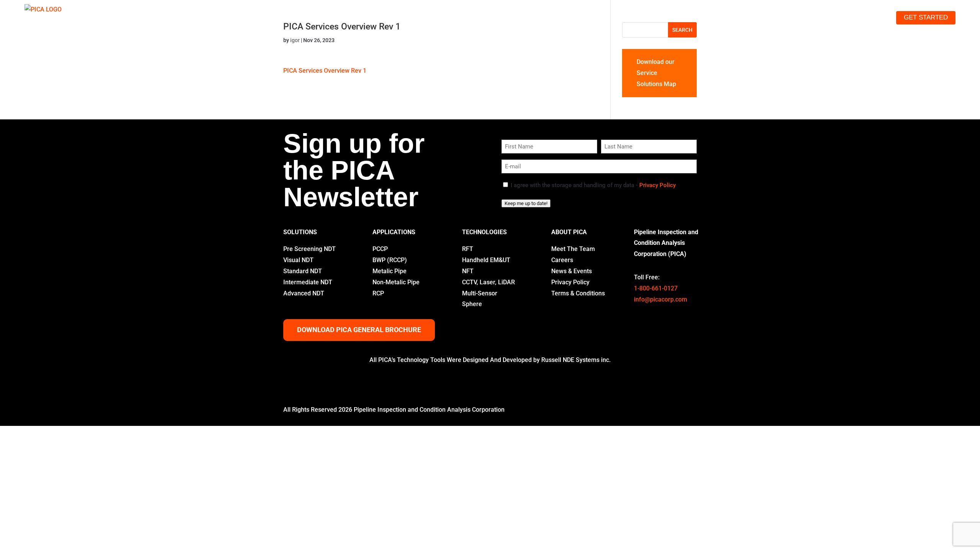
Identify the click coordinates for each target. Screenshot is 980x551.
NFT (468, 271)
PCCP (380, 249)
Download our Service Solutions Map (656, 73)
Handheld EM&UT (486, 260)
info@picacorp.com (660, 299)
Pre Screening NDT (309, 249)
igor (295, 40)
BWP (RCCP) (389, 260)
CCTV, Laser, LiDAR (488, 282)
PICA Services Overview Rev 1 (324, 70)
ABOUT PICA (569, 232)
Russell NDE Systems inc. (576, 360)
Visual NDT (298, 260)
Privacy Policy (657, 185)
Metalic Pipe (389, 271)
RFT (467, 249)
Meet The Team (573, 249)
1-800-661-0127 (656, 288)
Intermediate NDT (307, 282)
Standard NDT (302, 271)
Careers (562, 260)
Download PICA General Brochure (359, 330)
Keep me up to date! (526, 203)
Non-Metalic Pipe (396, 282)
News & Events (571, 271)
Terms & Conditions (578, 293)
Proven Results (788, 17)
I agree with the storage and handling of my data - (593, 185)
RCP (378, 293)
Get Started (926, 17)
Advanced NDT (303, 293)
